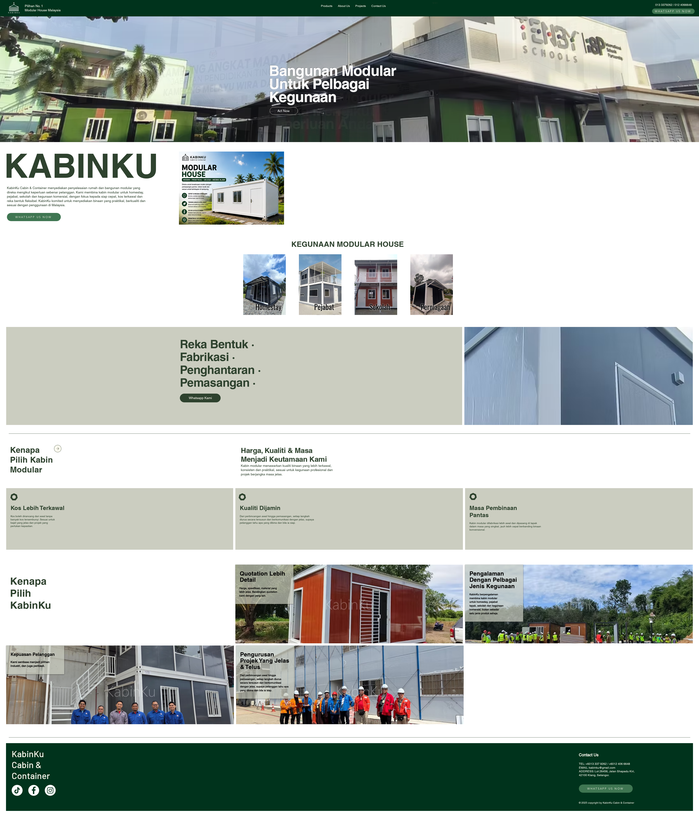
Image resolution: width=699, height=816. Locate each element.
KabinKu (29, 753)
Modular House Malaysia (43, 10)
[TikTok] (17, 790)
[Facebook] (33, 790)
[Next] (679, 79)
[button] (436, 3)
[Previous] (19, 79)
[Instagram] (50, 790)
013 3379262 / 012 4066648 (673, 5)
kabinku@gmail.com (602, 767)
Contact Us (589, 755)
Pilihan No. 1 (34, 6)
